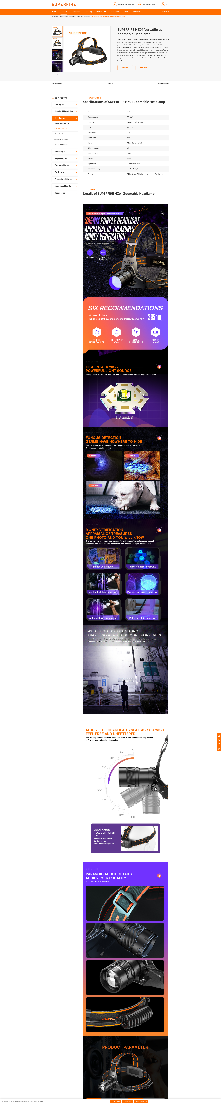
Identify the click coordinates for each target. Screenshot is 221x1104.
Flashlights (59, 105)
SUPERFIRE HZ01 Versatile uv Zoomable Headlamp (108, 17)
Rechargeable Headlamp (62, 123)
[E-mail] (219, 735)
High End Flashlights (64, 111)
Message (125, 67)
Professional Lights (63, 179)
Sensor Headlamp (60, 134)
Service (126, 12)
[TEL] (219, 740)
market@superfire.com (149, 4)
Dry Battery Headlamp (61, 144)
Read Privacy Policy (141, 1101)
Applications (76, 12)
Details (110, 84)
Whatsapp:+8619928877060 (126, 4)
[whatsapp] (219, 744)
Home (54, 12)
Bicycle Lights (61, 158)
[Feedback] (219, 748)
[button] (57, 74)
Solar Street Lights (63, 186)
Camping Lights (62, 165)
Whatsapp (142, 66)
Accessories (60, 193)
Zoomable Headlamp (83, 17)
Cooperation (114, 12)
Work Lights (60, 172)
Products (64, 12)
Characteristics (163, 84)
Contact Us (137, 12)
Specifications (57, 84)
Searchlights (60, 152)
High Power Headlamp (61, 139)
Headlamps (71, 17)
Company (88, 12)
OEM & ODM (101, 12)
